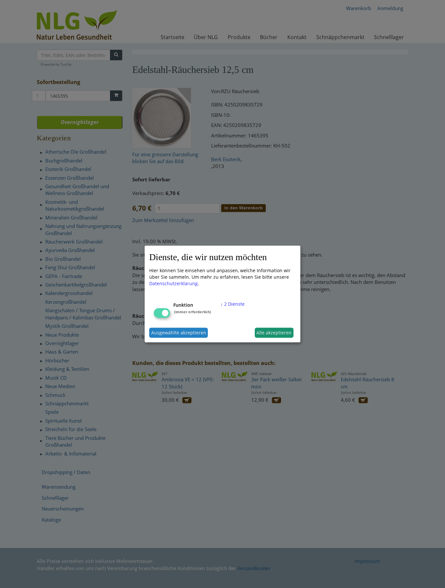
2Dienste (233, 304)
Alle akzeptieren (274, 332)
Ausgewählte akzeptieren (178, 332)
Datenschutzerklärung (173, 283)
